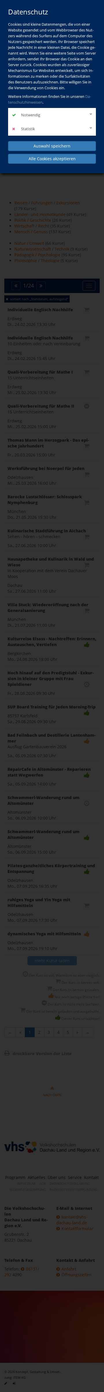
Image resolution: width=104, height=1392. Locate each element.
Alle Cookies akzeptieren (52, 158)
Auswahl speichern (52, 146)
